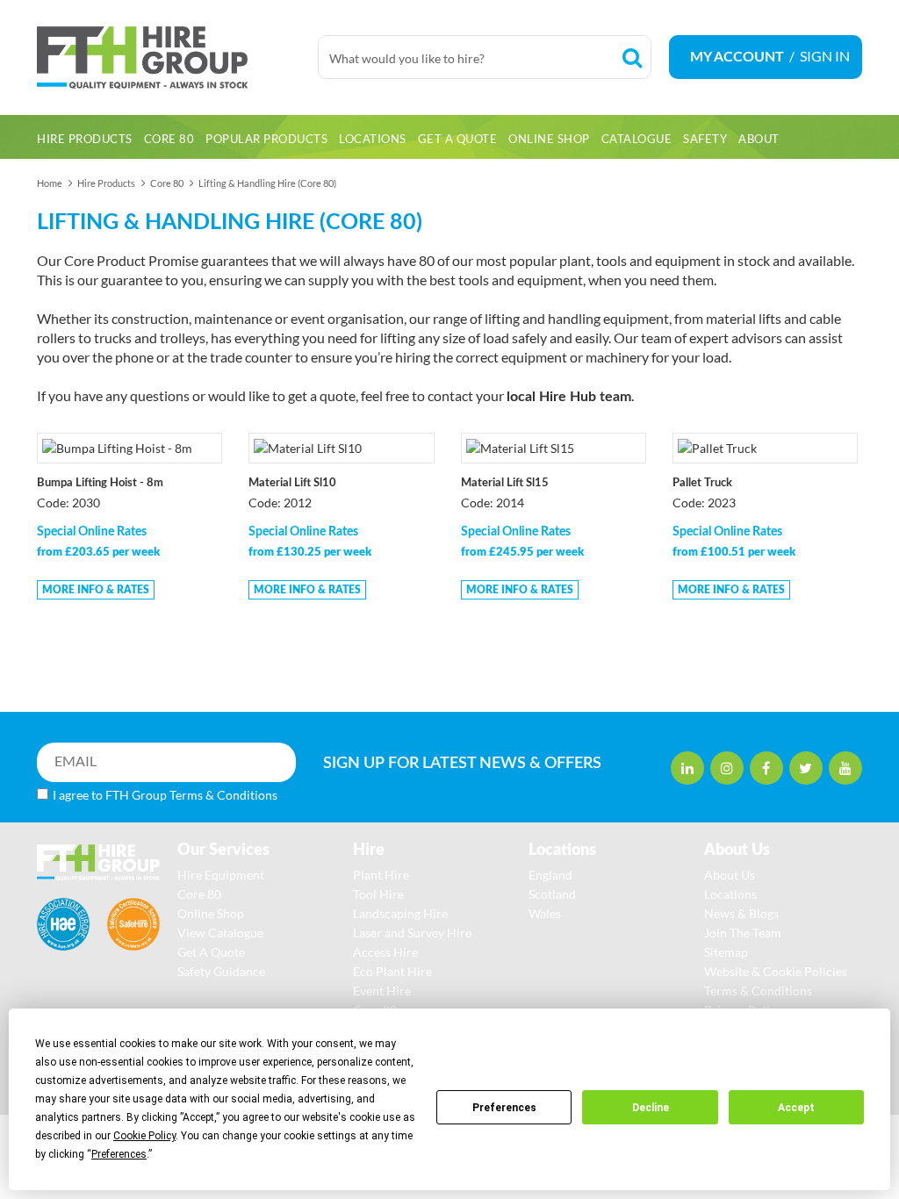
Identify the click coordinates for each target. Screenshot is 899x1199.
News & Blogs (741, 913)
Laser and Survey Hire (412, 932)
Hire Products (106, 183)
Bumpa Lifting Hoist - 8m (100, 483)
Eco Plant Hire (392, 971)
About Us (729, 874)
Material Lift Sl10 (292, 483)
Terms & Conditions (223, 794)
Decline (650, 1108)
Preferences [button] (119, 1154)
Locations (730, 894)
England (550, 874)
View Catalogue (220, 932)
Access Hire (385, 951)
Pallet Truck (702, 483)
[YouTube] (845, 768)
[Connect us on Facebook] (766, 768)
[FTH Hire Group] (168, 57)
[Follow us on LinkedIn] (687, 768)
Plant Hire (381, 874)
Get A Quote (211, 951)
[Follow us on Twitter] (806, 768)
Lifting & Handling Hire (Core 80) (267, 183)
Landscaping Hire (400, 913)
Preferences (504, 1108)
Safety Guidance (221, 971)
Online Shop (210, 913)
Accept (796, 1108)
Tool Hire (378, 894)
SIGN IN (825, 55)
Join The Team (742, 932)
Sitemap (726, 951)
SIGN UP (447, 764)
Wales (545, 913)
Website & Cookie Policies (775, 971)
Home (49, 183)
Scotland (552, 894)
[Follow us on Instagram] (727, 768)
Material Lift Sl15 (505, 483)
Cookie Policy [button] (144, 1136)
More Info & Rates (95, 590)
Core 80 (166, 183)
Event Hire (382, 990)
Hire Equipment (220, 874)
